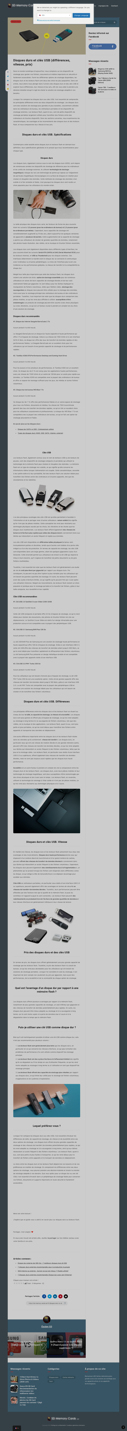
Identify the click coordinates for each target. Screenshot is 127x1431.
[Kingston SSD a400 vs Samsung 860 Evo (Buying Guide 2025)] (92, 71)
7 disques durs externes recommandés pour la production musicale (44, 1267)
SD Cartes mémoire (100, 1376)
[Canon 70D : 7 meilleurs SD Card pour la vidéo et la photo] (92, 90)
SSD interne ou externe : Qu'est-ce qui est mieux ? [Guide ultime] (43, 1271)
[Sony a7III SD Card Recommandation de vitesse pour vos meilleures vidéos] (14, 1388)
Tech (51, 1381)
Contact (114, 6)
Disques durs (16, 21)
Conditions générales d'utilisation (76, 1425)
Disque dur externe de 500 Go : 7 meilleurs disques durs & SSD (42, 1263)
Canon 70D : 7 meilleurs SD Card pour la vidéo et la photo (107, 90)
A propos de (103, 6)
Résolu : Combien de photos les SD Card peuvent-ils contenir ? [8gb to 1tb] (31, 1401)
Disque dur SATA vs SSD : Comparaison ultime (36, 429)
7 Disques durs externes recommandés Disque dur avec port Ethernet (45, 1275)
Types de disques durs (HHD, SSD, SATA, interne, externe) (40, 433)
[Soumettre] (114, 22)
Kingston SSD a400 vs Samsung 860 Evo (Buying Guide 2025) (106, 71)
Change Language (81, 15)
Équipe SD (46, 1326)
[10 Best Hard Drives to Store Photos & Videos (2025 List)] (14, 1379)
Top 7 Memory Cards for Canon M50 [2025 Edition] (107, 80)
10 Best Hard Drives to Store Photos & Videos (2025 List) (29, 1379)
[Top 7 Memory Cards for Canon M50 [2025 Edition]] (92, 81)
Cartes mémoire (68, 1377)
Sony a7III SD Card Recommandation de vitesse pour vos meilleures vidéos (28, 1389)
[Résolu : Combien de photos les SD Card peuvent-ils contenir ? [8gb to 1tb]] (14, 1400)
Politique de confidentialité (58, 1425)
